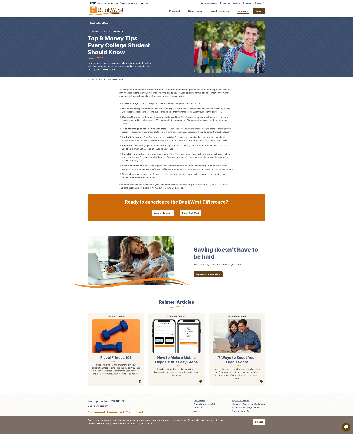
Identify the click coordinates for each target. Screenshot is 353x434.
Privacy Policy (133, 423)
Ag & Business (220, 11)
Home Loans (195, 11)
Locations (225, 3)
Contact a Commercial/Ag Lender (248, 404)
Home (90, 31)
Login (259, 11)
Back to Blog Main (99, 23)
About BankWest (190, 213)
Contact (247, 3)
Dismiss (259, 422)
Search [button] (258, 3)
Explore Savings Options (208, 274)
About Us (198, 407)
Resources (243, 11)
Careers (236, 3)
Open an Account (209, 3)
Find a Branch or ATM (204, 404)
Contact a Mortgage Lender (246, 407)
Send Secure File (240, 411)
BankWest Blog (118, 31)
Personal (174, 11)
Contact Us (199, 400)
